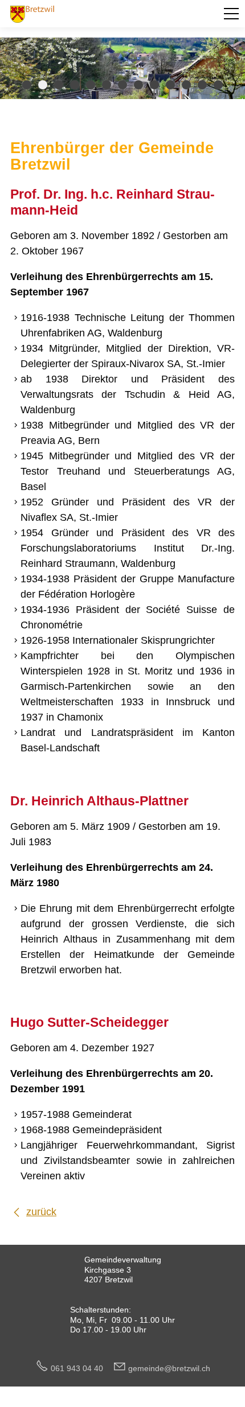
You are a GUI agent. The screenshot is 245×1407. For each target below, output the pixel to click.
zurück (41, 1211)
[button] (231, 14)
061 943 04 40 (81, 1368)
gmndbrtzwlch (169, 1368)
